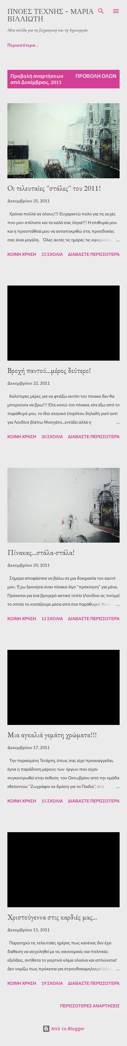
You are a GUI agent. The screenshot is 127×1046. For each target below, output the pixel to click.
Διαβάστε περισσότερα (94, 254)
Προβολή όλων (96, 76)
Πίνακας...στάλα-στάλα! (41, 552)
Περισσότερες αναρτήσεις (90, 1005)
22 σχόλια (52, 254)
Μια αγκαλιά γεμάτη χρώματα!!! (52, 734)
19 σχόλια (52, 983)
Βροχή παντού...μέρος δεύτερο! (49, 370)
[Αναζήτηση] (101, 11)
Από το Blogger (67, 1028)
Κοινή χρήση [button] (21, 254)
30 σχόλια (52, 436)
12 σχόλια (52, 618)
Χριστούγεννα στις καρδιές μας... (52, 917)
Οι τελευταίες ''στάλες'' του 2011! (54, 188)
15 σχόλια (52, 800)
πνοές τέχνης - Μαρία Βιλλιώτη (50, 14)
